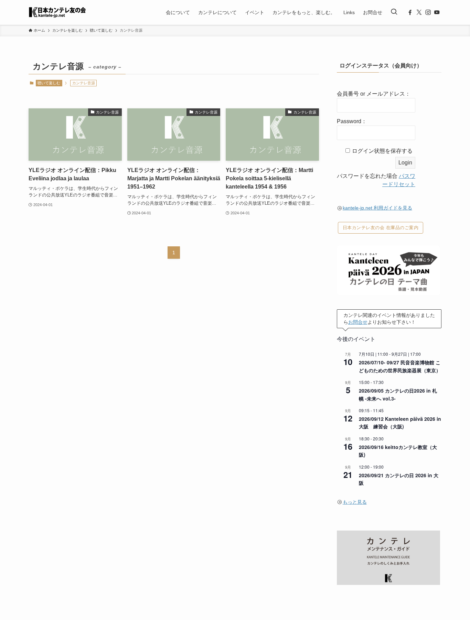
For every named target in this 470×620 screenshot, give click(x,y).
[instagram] (428, 12)
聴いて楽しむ (49, 83)
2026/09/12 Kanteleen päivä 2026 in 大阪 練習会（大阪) (400, 422)
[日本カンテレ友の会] (57, 12)
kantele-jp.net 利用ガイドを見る (377, 208)
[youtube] (437, 12)
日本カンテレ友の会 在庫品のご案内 (381, 227)
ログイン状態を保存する (382, 151)
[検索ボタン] (394, 12)
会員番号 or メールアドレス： (373, 94)
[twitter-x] (419, 12)
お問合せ (357, 322)
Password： (352, 121)
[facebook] (410, 12)
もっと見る (355, 502)
